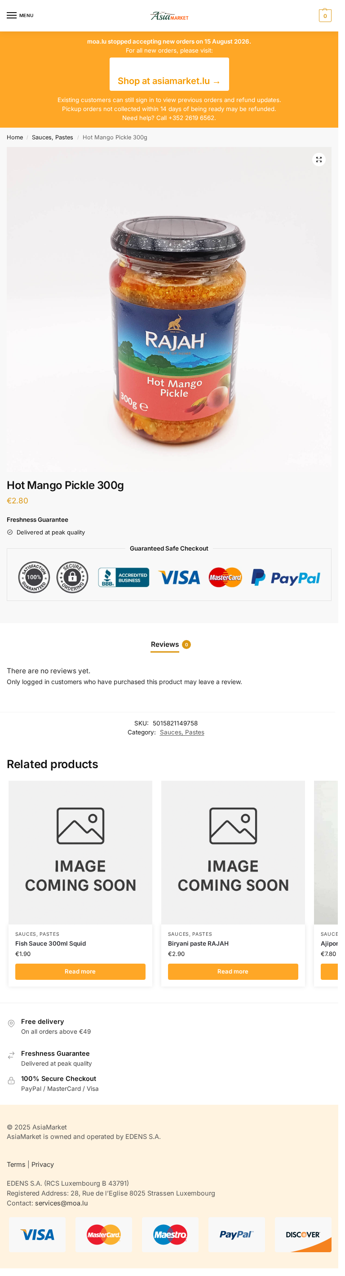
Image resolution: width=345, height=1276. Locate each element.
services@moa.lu (61, 1203)
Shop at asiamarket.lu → (169, 81)
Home (15, 137)
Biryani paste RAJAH (198, 943)
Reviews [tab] (169, 644)
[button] (324, 15)
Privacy (42, 1164)
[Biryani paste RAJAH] (233, 853)
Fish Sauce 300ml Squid (50, 943)
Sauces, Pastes (52, 137)
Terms (16, 1164)
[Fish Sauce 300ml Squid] (80, 853)
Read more (80, 971)
